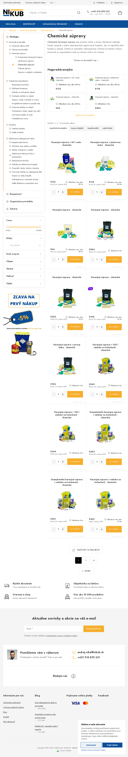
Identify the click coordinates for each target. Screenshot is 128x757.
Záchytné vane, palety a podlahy (24, 146)
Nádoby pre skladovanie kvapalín (25, 164)
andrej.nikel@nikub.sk (91, 652)
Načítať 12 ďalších (88, 550)
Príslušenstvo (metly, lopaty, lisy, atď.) (26, 111)
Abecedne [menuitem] (107, 128)
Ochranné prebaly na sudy (22, 115)
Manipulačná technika (20, 84)
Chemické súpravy (26, 64)
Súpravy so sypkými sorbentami (30, 72)
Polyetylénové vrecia (20, 118)
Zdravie (14, 208)
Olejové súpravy (24, 68)
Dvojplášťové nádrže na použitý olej (26, 103)
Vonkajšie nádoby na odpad (23, 96)
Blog (5, 712)
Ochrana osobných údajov (35, 2)
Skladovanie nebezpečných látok (21, 138)
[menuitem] (12, 24)
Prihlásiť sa (93, 629)
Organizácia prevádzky (21, 201)
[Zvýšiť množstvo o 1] (63, 192)
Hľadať (78, 13)
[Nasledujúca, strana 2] (86, 560)
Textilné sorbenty (18, 128)
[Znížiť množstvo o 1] (54, 192)
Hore (88, 571)
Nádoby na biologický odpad (23, 92)
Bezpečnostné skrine (20, 142)
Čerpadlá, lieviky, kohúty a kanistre (25, 168)
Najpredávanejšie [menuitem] (58, 128)
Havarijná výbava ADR (20, 46)
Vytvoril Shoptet (65, 750)
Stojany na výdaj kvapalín (22, 175)
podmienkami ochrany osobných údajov (62, 635)
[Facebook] (73, 676)
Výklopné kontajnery (20, 88)
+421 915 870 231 (100, 11)
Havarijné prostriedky (17, 42)
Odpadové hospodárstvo (18, 81)
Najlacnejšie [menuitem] (77, 128)
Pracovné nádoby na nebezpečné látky (27, 172)
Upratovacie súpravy (26, 61)
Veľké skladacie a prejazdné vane (25, 183)
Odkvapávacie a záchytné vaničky (25, 179)
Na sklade (25, 245)
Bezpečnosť (16, 194)
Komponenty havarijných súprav (30, 57)
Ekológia (14, 36)
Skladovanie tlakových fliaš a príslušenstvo (23, 155)
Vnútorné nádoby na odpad (22, 107)
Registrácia (118, 2)
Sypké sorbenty (18, 132)
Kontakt (6, 717)
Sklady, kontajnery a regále (22, 150)
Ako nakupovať (9, 721)
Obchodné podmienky (12, 2)
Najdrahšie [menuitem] (93, 128)
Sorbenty (12, 125)
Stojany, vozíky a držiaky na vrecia (25, 99)
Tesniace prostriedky (20, 49)
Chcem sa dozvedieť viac (85, 60)
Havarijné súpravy (19, 53)
